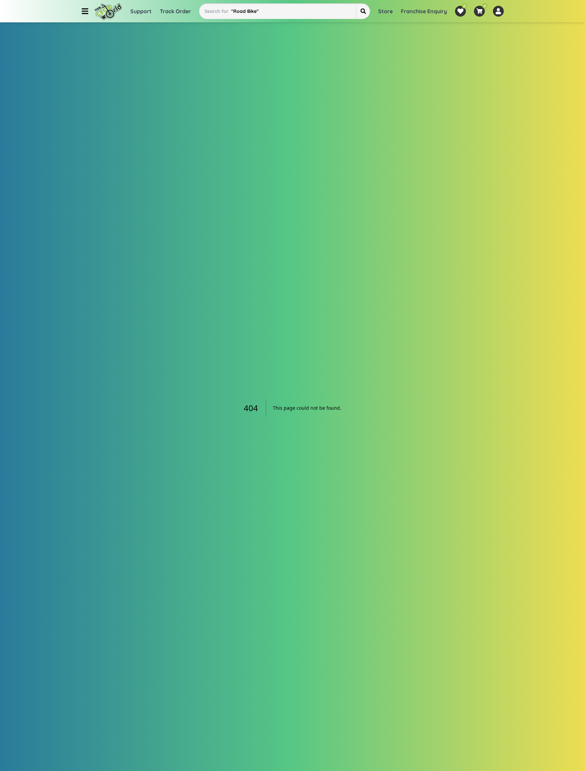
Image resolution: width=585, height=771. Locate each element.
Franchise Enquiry (424, 11)
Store (385, 11)
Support (141, 11)
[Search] (363, 11)
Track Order (175, 11)
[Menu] (85, 11)
